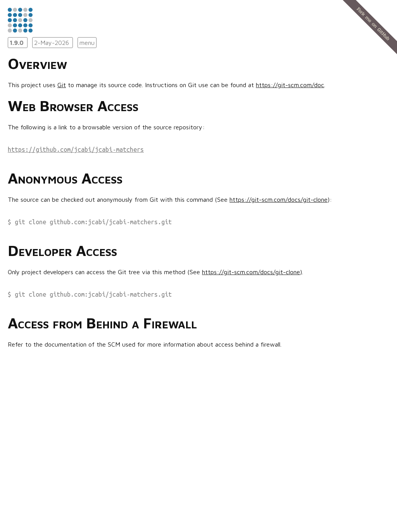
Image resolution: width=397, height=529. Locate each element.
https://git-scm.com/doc (290, 84)
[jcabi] (20, 30)
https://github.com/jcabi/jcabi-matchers (76, 149)
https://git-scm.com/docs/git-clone (279, 199)
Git (61, 84)
